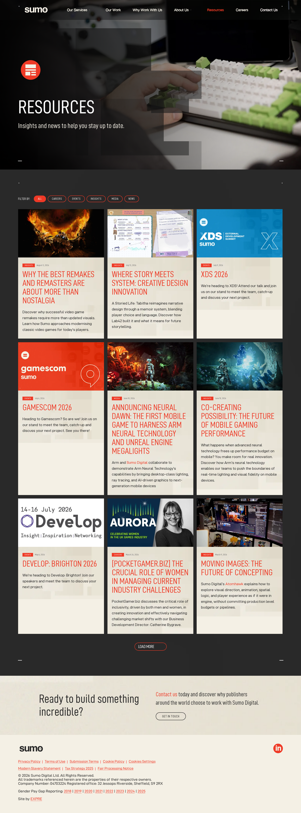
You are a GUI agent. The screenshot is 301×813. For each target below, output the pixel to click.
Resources (215, 10)
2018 (67, 791)
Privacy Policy (29, 761)
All (40, 198)
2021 (99, 791)
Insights (96, 198)
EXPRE (36, 799)
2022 (109, 791)
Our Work (113, 10)
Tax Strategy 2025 (79, 768)
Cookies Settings (142, 761)
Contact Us (269, 10)
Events (76, 198)
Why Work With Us (147, 10)
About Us (181, 10)
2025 (141, 791)
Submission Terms (84, 761)
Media (115, 198)
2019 (78, 791)
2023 (120, 791)
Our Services (77, 10)
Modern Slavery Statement (39, 768)
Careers (242, 10)
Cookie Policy (113, 761)
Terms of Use (55, 761)
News (132, 198)
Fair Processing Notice (115, 768)
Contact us (166, 694)
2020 (88, 791)
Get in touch (170, 716)
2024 (131, 791)
